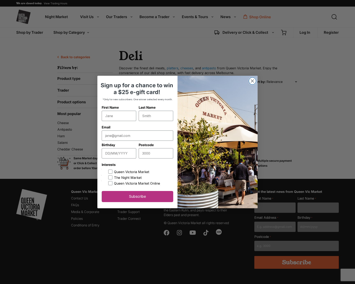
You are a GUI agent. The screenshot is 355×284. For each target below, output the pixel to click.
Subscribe (137, 196)
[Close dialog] (252, 81)
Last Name (147, 107)
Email (106, 127)
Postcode (146, 145)
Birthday (108, 145)
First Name (110, 107)
